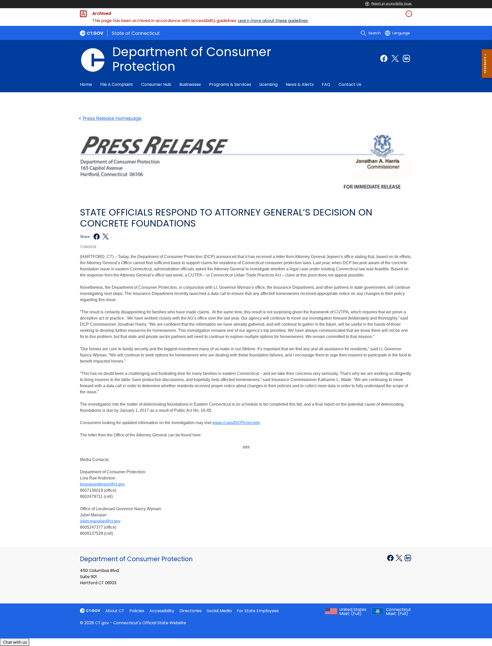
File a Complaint (116, 84)
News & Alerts (300, 84)
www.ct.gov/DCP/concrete (236, 423)
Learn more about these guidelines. (273, 21)
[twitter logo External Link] (104, 236)
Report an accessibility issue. (391, 3)
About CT (114, 611)
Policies (136, 611)
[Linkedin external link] (406, 58)
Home (86, 84)
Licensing (268, 84)
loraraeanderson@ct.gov (102, 484)
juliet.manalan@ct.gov (100, 521)
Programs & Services (230, 84)
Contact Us (350, 84)
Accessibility (161, 611)
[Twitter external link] (395, 58)
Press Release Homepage (112, 118)
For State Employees (258, 611)
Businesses (190, 84)
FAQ (326, 84)
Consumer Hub (156, 84)
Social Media (219, 611)
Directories (190, 611)
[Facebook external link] (383, 58)
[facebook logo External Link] (95, 236)
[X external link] (400, 557)
